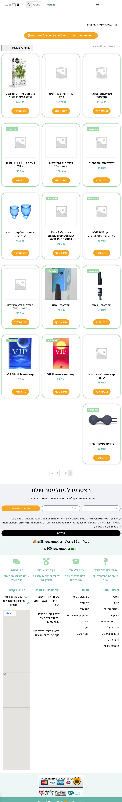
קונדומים (84, 609)
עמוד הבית (112, 25)
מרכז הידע (113, 640)
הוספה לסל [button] (101, 111)
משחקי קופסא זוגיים (78, 615)
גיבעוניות (84, 603)
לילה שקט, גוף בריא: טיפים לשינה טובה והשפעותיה (48, 618)
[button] (97, 4)
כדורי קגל (84, 621)
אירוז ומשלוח (112, 628)
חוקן (87, 628)
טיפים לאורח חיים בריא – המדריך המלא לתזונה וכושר (47, 601)
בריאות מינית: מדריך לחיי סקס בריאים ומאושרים (46, 633)
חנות (116, 603)
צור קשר (114, 615)
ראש (116, 597)
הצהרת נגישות (111, 646)
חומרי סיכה (83, 634)
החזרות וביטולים (110, 634)
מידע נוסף (101, 180)
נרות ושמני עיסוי (80, 597)
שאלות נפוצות (111, 609)
